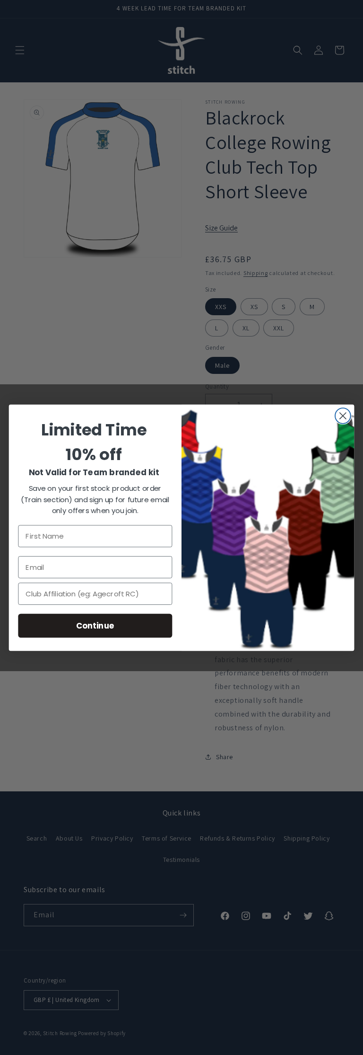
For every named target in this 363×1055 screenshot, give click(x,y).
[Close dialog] (343, 416)
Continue (95, 625)
